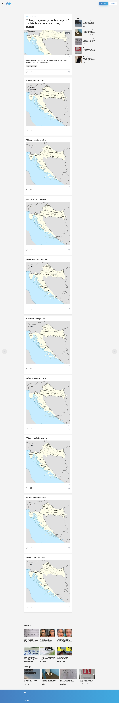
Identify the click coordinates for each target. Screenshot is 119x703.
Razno (27, 16)
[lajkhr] (8, 3)
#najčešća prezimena (31, 66)
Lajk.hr (28, 700)
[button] (69, 16)
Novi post (103, 3)
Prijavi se (113, 3)
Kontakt (25, 694)
